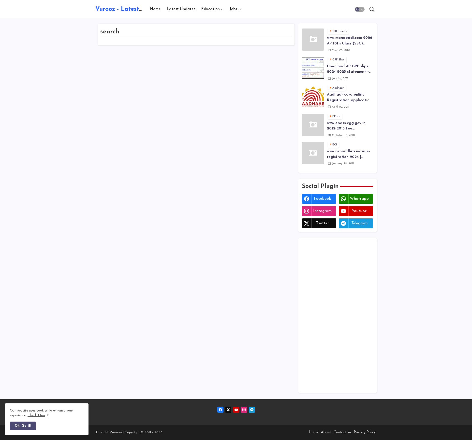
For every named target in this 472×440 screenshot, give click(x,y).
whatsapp (359, 199)
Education (210, 9)
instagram (322, 211)
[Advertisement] (337, 315)
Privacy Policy (365, 432)
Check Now (36, 415)
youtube (359, 211)
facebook (322, 199)
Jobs (233, 9)
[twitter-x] (228, 410)
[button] (360, 9)
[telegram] (252, 410)
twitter (322, 223)
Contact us (342, 432)
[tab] (155, 9)
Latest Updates (181, 9)
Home (155, 9)
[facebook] (220, 410)
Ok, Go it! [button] (23, 426)
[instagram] (244, 410)
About (326, 432)
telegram (359, 223)
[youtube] (236, 410)
